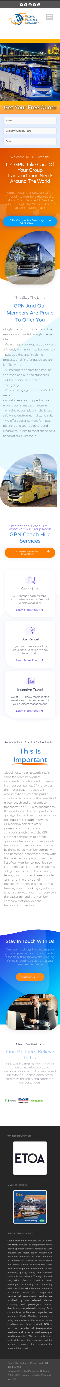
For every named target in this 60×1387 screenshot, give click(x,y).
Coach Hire (30, 589)
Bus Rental (30, 639)
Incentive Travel (30, 690)
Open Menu (49, 17)
